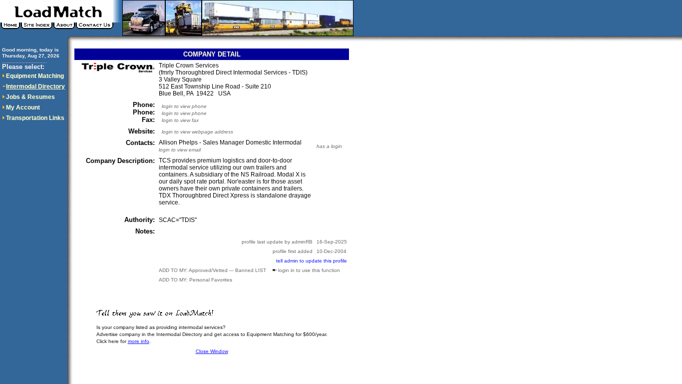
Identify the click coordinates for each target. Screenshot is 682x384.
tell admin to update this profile (311, 261)
